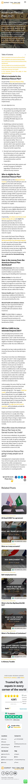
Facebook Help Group (20, 759)
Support (17, 754)
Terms (16, 762)
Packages (4, 757)
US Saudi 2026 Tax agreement (12, 518)
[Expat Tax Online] (10, 3)
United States (5, 747)
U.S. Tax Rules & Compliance (8, 515)
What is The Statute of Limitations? (13, 633)
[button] (14, 726)
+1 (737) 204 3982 (19, 739)
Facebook (17, 746)
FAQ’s (16, 757)
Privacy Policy (10, 777)
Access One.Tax (6, 754)
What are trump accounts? (10, 546)
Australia (4, 739)
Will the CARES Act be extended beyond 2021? (13, 65)
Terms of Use (4, 777)
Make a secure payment (7, 759)
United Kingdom (6, 744)
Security (4, 762)
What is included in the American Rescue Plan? (13, 57)
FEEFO (22, 677)
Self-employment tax (8, 575)
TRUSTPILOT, (7, 677)
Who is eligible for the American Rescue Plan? (13, 59)
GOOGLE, (14, 677)
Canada (4, 742)
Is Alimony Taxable (8, 662)
